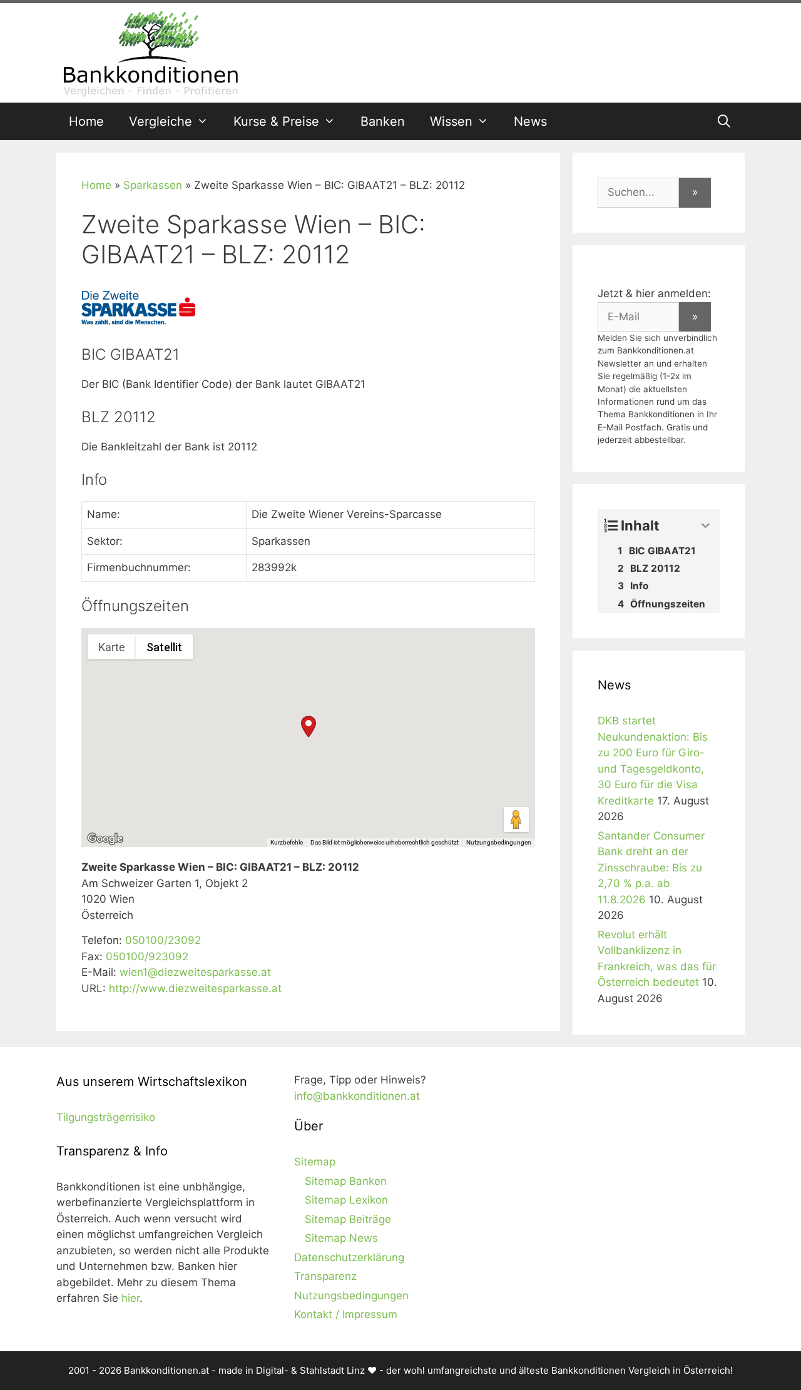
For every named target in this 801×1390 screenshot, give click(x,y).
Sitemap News (341, 1238)
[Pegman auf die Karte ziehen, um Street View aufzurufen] (516, 819)
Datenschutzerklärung (349, 1257)
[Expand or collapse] (705, 525)
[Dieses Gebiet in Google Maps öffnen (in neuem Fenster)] (105, 839)
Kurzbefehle (286, 842)
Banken (382, 121)
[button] (308, 727)
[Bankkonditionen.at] (150, 52)
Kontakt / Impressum (345, 1314)
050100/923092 (147, 956)
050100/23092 (163, 940)
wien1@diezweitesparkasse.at (195, 972)
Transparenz (325, 1276)
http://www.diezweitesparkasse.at (195, 988)
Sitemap (314, 1161)
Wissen (451, 121)
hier (130, 1298)
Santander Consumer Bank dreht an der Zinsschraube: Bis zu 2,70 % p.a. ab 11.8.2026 (651, 867)
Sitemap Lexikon (346, 1200)
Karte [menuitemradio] (111, 647)
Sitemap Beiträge (348, 1219)
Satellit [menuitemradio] (164, 647)
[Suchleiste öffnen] (724, 121)
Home (86, 121)
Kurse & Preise (276, 121)
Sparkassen (152, 185)
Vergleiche (160, 121)
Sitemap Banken (346, 1181)
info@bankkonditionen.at (357, 1096)
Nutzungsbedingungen (498, 842)
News (530, 121)
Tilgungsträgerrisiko (105, 1117)
